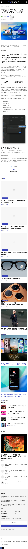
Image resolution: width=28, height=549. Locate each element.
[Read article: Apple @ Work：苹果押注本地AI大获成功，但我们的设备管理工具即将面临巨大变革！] (14, 216)
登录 (3, 400)
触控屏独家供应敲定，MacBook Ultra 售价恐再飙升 (12, 496)
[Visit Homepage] (14, 2)
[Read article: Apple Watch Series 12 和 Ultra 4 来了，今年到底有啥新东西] (3, 419)
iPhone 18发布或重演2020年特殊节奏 (16, 423)
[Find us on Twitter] (3, 538)
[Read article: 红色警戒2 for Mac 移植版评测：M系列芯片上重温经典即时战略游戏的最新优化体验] (14, 443)
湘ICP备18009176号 (16, 541)
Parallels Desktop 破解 (8, 542)
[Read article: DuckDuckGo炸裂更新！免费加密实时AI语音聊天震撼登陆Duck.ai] (14, 190)
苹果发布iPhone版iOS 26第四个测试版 (13, 364)
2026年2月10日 (4, 204)
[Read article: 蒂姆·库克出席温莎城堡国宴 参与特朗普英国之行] (14, 318)
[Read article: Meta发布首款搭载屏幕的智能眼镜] (14, 268)
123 (8, 280)
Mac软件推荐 (6, 6)
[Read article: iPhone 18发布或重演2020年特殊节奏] (3, 425)
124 (8, 204)
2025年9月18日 (4, 280)
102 (15, 420)
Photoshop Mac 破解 (16, 542)
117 (8, 230)
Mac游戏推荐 (4, 513)
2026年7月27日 (10, 420)
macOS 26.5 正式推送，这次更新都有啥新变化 (15, 482)
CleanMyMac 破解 (4, 544)
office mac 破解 (23, 542)
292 (8, 306)
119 (8, 256)
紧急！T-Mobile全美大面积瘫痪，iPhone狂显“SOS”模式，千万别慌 (16, 412)
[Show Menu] (1, 2)
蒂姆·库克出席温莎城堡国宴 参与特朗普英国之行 (14, 329)
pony (8, 16)
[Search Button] (26, 2)
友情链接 (22, 541)
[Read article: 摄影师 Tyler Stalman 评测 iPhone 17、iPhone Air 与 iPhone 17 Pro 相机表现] (14, 292)
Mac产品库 (3, 511)
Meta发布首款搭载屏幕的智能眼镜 (10, 279)
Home (2, 6)
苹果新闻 (16, 513)
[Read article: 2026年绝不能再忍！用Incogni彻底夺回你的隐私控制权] (14, 242)
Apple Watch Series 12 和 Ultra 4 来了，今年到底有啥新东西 (16, 418)
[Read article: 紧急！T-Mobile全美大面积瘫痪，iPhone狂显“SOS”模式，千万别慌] (3, 413)
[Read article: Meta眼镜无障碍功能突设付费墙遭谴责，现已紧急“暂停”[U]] (3, 407)
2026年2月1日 (4, 230)
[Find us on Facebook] (1, 538)
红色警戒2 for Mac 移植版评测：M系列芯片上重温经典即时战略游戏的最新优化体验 (11, 456)
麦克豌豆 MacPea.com (8, 541)
